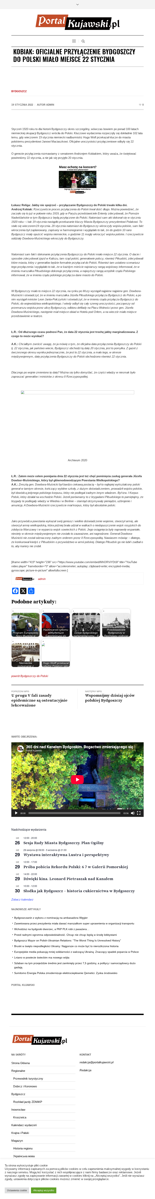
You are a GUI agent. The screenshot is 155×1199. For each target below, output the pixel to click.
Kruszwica (19, 1117)
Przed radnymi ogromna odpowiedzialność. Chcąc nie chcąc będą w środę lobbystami (65, 934)
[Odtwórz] (16, 813)
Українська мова (24, 1156)
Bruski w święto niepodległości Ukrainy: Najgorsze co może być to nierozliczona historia (66, 946)
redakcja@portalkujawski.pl (96, 1062)
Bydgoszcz (19, 91)
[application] (77, 779)
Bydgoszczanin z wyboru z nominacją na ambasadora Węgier (51, 917)
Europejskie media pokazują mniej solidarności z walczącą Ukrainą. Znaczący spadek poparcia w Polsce (76, 951)
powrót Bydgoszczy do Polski (29, 676)
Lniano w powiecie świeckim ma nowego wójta (41, 957)
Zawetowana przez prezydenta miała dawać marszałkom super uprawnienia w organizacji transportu (74, 923)
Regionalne (18, 1070)
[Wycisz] (133, 813)
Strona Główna (20, 1063)
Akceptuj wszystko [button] (43, 1190)
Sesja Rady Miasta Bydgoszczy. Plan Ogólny (63, 843)
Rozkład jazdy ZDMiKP (27, 1101)
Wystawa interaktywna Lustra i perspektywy (66, 854)
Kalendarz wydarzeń (24, 1125)
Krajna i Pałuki (20, 1132)
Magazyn (17, 1140)
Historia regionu (23, 1148)
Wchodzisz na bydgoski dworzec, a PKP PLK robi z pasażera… (51, 929)
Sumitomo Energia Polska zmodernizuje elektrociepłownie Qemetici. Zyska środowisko (65, 973)
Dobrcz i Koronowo (25, 1086)
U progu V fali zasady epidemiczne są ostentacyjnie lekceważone (39, 700)
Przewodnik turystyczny (28, 1078)
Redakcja (85, 1070)
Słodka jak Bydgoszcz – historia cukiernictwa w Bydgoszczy (79, 891)
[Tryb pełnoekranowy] (139, 813)
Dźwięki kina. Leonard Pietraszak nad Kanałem (68, 878)
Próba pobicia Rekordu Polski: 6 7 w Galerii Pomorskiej (75, 867)
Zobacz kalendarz (22, 899)
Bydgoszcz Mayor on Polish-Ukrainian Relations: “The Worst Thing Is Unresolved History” (67, 940)
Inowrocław (18, 1109)
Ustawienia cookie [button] (17, 1190)
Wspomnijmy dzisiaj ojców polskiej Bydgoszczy (110, 698)
